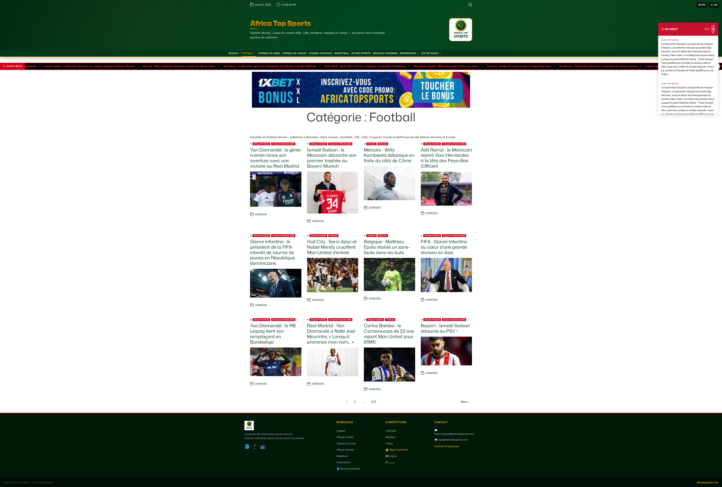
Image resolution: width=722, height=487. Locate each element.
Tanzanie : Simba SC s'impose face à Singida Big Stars (500, 66)
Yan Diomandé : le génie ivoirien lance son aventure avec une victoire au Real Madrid (275, 158)
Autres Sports (361, 53)
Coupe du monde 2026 (283, 144)
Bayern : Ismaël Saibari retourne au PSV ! (445, 328)
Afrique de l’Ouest (294, 53)
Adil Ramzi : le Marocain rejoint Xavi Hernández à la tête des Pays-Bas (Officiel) (251, 66)
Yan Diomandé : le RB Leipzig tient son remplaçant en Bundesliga (273, 333)
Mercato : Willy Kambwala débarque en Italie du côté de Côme (160, 66)
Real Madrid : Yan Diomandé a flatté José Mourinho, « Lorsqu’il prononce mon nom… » (331, 333)
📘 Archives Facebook (348, 468)
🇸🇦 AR (713, 4)
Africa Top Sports (280, 23)
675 (373, 402)
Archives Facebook (385, 53)
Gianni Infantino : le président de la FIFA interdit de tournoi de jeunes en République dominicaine (272, 252)
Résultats (390, 437)
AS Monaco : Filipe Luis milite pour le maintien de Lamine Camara (579, 66)
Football (247, 53)
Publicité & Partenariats (446, 446)
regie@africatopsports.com (453, 439)
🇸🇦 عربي (390, 462)
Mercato (383, 144)
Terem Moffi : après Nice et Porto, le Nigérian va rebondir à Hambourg (346, 66)
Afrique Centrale (320, 53)
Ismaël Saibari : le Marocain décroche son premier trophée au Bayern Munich (71, 66)
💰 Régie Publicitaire (396, 449)
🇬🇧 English (391, 456)
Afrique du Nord (269, 53)
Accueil (234, 53)
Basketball (341, 53)
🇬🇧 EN (701, 4)
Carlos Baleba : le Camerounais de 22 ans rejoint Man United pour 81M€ (389, 333)
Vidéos (389, 443)
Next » (465, 402)
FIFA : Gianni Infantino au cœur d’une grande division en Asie (444, 247)
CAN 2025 (390, 430)
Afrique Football (261, 144)
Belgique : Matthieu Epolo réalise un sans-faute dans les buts (387, 247)
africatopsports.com (707, 482)
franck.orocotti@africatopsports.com (454, 433)
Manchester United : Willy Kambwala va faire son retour (427, 66)
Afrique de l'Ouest (346, 443)
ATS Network (429, 53)
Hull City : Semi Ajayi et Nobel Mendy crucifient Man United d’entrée (332, 247)
